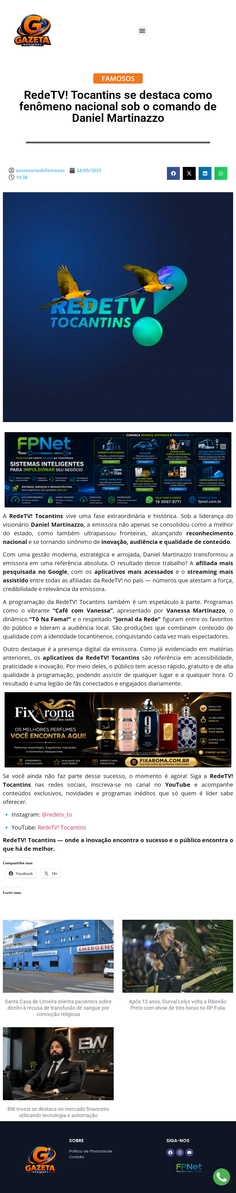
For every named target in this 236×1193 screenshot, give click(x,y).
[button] (142, 31)
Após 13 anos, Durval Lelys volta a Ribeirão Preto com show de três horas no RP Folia (178, 1004)
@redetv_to (57, 814)
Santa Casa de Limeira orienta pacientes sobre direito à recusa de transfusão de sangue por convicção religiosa (58, 1007)
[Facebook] (170, 1152)
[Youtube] (189, 1152)
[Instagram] (180, 1152)
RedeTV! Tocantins (62, 827)
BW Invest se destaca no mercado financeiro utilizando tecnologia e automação (58, 1112)
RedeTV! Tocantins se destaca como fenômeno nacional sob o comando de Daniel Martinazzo (118, 106)
